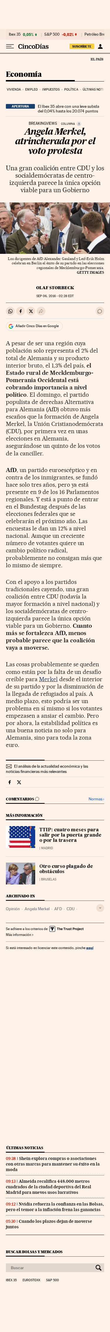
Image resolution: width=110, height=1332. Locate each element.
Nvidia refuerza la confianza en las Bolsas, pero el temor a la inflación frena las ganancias (55, 1206)
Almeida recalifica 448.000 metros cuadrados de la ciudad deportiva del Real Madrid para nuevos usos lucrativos (48, 1187)
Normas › (96, 799)
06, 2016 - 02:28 (55, 296)
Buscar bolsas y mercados (34, 1252)
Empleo (31, 89)
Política (71, 89)
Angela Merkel (37, 908)
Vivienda (14, 89)
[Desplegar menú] (10, 46)
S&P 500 (52, 34)
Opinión (13, 908)
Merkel (48, 679)
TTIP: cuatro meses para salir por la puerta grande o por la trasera (70, 835)
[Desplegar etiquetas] (100, 908)
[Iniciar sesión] (100, 46)
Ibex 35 (15, 34)
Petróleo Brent (96, 34)
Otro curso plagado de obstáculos (66, 869)
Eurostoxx (31, 1280)
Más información (18, 935)
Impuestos (51, 89)
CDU (71, 908)
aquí (89, 948)
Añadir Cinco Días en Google (37, 326)
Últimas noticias (24, 1148)
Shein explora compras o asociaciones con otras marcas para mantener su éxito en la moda (53, 1164)
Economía (24, 75)
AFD (58, 908)
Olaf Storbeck (55, 287)
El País (96, 59)
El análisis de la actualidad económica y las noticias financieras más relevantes (47, 769)
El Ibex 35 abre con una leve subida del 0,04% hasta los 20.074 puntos (68, 108)
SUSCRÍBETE (82, 46)
